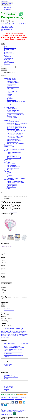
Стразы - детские (11, 116)
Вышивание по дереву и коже (15, 136)
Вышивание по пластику (14, 137)
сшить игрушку (5, 337)
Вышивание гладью (12, 142)
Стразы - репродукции (13, 110)
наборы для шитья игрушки (13, 334)
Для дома (6, 61)
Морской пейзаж (11, 84)
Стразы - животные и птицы (15, 113)
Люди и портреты (12, 91)
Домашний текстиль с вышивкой (16, 178)
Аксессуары (7, 59)
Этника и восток (11, 100)
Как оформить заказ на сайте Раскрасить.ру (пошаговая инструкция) (16, 344)
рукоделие (3, 332)
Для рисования (11, 163)
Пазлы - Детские (11, 187)
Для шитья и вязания (13, 168)
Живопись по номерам (10, 48)
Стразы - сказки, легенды (14, 118)
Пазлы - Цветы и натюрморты (15, 182)
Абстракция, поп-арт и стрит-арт (16, 101)
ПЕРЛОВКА (13, 212)
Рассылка (6, 390)
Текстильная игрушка (13, 156)
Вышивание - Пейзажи (13, 124)
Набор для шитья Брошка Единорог (10, 328)
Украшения (10, 155)
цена (18, 335)
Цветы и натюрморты (13, 87)
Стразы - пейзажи (12, 108)
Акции (6, 378)
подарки (23, 331)
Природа (9, 85)
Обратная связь (8, 364)
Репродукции (11, 88)
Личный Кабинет (8, 386)
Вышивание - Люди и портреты (16, 126)
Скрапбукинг (7, 56)
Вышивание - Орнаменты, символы (17, 132)
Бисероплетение (8, 58)
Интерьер (9, 103)
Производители (8, 375)
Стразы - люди (11, 111)
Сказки (9, 95)
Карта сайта (7, 365)
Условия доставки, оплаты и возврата (14, 347)
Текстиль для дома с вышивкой (15, 143)
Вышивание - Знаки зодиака (15, 133)
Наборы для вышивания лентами (16, 147)
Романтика (10, 92)
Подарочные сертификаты (11, 377)
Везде (5, 46)
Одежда (9, 153)
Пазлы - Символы (12, 184)
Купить (3, 305)
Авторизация (7, 9)
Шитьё (6, 55)
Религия (9, 94)
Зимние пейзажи (11, 79)
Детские (9, 104)
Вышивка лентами (9, 53)
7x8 (22, 328)
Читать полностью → (8, 246)
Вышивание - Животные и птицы (16, 127)
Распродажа (7, 64)
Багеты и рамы (8, 52)
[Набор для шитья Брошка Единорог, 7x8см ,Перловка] (10, 233)
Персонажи (10, 105)
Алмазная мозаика (9, 49)
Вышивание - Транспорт (14, 134)
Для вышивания (11, 165)
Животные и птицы (12, 89)
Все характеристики (6, 283)
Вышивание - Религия (13, 121)
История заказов (8, 387)
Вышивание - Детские (13, 129)
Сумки (9, 174)
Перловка (3, 329)
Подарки (9, 175)
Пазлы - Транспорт (12, 185)
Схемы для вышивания (13, 139)
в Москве (24, 334)
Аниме (9, 97)
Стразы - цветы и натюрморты (15, 114)
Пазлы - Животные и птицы (15, 181)
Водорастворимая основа (14, 140)
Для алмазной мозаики (13, 166)
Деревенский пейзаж (13, 82)
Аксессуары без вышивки (14, 152)
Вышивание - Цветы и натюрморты (17, 123)
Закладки (6, 389)
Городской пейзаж (12, 81)
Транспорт (10, 98)
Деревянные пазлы (9, 62)
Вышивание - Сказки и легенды (16, 130)
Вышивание (7, 51)
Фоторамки (10, 176)
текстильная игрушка (13, 332)
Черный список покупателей (12, 346)
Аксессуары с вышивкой (14, 158)
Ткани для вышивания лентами (15, 149)
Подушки (9, 172)
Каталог (3, 75)
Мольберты (10, 169)
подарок (22, 335)
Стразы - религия (12, 117)
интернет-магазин (6, 335)
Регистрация (7, 7)
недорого (13, 335)
